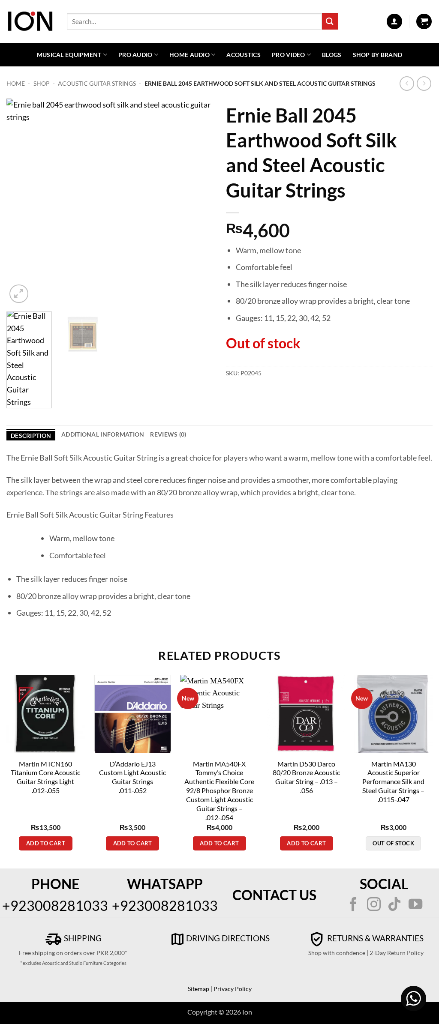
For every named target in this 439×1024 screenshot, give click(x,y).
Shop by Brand (378, 54)
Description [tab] (31, 435)
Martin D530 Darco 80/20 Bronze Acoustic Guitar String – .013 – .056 (306, 777)
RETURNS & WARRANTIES (374, 938)
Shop (41, 83)
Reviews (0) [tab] (168, 434)
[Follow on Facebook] (353, 905)
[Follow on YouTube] (415, 905)
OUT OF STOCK (393, 843)
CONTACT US (274, 894)
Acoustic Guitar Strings (97, 83)
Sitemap (198, 988)
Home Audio (189, 54)
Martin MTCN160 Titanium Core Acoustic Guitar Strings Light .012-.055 (45, 777)
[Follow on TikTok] (394, 905)
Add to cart (45, 843)
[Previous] (21, 201)
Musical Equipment (69, 54)
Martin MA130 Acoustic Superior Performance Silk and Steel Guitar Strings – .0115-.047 (393, 782)
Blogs (331, 54)
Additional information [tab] (102, 434)
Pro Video (288, 54)
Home (15, 83)
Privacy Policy (232, 988)
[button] (394, 21)
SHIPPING (82, 938)
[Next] (198, 201)
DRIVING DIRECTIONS (228, 938)
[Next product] (407, 83)
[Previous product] (424, 83)
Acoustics (243, 54)
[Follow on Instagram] (374, 905)
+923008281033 (55, 905)
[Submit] (330, 21)
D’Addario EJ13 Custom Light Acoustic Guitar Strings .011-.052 (132, 777)
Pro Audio (135, 54)
